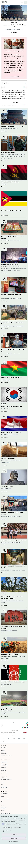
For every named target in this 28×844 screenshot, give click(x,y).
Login (21, 2)
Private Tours (4, 753)
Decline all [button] (14, 838)
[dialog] (14, 829)
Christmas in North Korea (8, 152)
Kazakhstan (4, 773)
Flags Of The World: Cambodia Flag (11, 432)
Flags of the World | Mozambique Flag (11, 210)
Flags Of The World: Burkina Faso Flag (11, 377)
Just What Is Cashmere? (8, 458)
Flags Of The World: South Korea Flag (11, 406)
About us (3, 805)
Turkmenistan (4, 764)
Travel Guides (5, 83)
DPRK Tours (3, 745)
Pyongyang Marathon (6, 756)
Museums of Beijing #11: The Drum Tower (12, 126)
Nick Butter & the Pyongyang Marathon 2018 (13, 540)
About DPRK (4, 791)
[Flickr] (24, 738)
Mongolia (3, 770)
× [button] (26, 815)
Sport (2, 782)
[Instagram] (14, 738)
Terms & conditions (6, 799)
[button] (14, 841)
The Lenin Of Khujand (7, 486)
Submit (25, 732)
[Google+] (4, 741)
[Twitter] (9, 738)
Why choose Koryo (5, 813)
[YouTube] (19, 738)
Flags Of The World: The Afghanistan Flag (12, 682)
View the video (14, 76)
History (3, 810)
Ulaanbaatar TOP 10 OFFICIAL (9, 654)
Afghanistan (4, 762)
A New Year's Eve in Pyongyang (10, 264)
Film (2, 784)
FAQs (2, 796)
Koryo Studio (4, 787)
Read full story (14, 32)
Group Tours (4, 747)
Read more (13, 821)
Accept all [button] (14, 834)
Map (2, 801)
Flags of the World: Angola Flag (10, 182)
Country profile (4, 793)
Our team (3, 808)
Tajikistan (3, 767)
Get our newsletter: (14, 102)
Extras (2, 750)
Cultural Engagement (6, 779)
